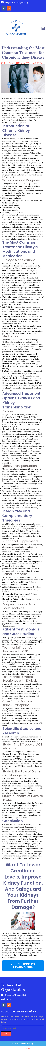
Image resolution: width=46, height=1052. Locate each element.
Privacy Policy (14, 1049)
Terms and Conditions (29, 1049)
